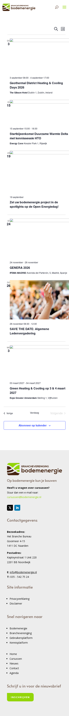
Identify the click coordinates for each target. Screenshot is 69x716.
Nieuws (14, 663)
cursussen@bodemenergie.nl (24, 497)
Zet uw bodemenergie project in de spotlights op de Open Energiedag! (34, 204)
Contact (14, 668)
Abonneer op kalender (33, 425)
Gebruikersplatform (21, 638)
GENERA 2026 (20, 267)
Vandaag (34, 412)
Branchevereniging (21, 633)
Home (13, 654)
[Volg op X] (10, 508)
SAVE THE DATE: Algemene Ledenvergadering (29, 331)
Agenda (14, 673)
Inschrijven (20, 697)
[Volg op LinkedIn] (17, 508)
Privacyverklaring (19, 598)
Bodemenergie (18, 628)
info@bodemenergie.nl (23, 572)
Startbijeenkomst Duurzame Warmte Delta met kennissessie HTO (39, 136)
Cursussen (16, 658)
